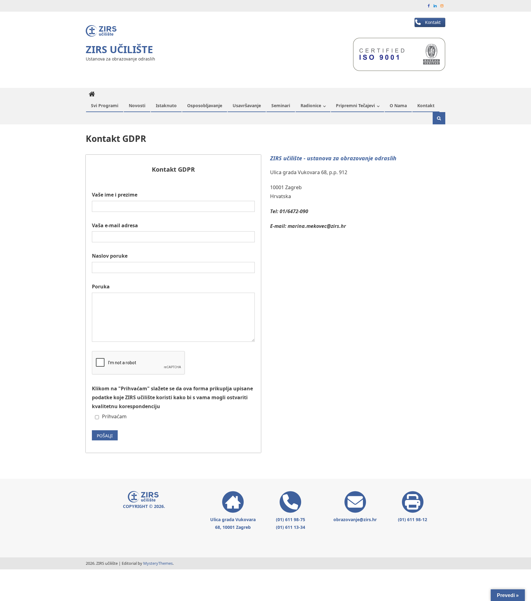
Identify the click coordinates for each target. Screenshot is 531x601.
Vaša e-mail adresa (115, 225)
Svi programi (104, 105)
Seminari (280, 105)
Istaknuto (166, 105)
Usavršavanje (247, 105)
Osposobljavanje (204, 105)
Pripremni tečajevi (355, 105)
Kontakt (426, 105)
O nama (398, 105)
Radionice (311, 105)
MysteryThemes (158, 563)
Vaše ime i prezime (114, 194)
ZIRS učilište (119, 49)
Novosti (137, 105)
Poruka (101, 286)
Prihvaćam (114, 416)
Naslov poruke (110, 255)
